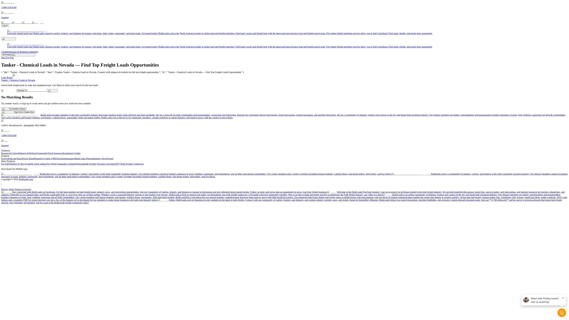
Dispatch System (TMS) (45, 158)
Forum (110, 158)
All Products (7, 55)
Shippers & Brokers (18, 52)
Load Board (6, 77)
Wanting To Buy (17, 164)
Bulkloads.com (26, 179)
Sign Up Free (7, 57)
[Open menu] (8, 38)
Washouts (79, 164)
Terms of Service (23, 189)
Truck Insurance (55, 153)
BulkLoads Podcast (84, 158)
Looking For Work (47, 164)
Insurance (70, 158)
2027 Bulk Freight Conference (129, 164)
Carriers (5, 52)
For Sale (5, 164)
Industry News (100, 158)
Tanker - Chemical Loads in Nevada (18, 80)
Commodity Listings (65, 164)
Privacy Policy (8, 189)
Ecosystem (6, 158)
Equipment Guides (71, 153)
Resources (6, 153)
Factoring (61, 158)
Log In (5, 25)
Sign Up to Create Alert (24, 112)
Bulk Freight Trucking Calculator (99, 164)
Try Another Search (17, 109)
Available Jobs (31, 164)
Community (32, 52)
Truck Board (28, 158)
